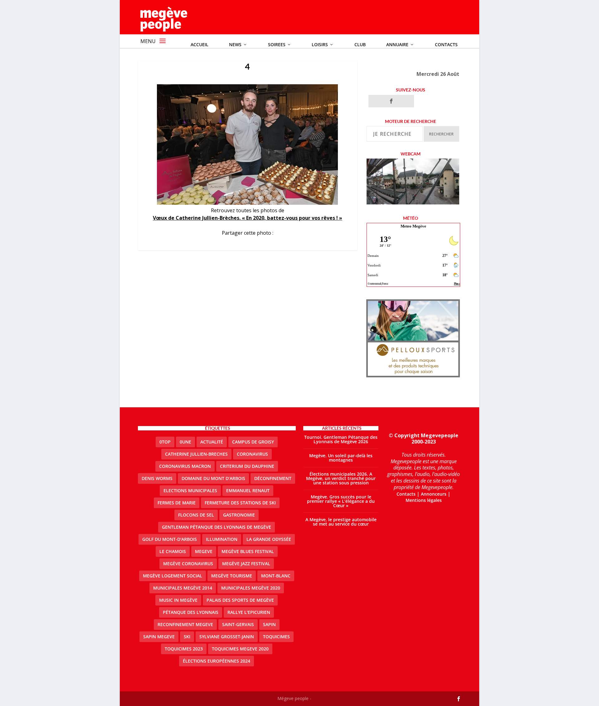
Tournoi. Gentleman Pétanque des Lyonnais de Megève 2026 (340, 439)
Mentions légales (424, 500)
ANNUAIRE (397, 44)
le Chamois (172, 551)
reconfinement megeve (185, 624)
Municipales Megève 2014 (182, 588)
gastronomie (239, 515)
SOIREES (276, 44)
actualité (211, 442)
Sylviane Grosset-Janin (226, 637)
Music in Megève (178, 600)
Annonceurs (433, 494)
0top (165, 442)
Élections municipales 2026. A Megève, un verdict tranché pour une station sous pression (341, 478)
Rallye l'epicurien (248, 612)
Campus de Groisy (253, 442)
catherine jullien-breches (196, 454)
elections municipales (190, 490)
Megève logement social (172, 576)
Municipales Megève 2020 (250, 588)
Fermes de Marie (177, 503)
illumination (221, 539)
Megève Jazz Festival (246, 563)
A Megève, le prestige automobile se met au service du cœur (341, 522)
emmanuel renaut (248, 490)
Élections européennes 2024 (216, 661)
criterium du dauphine (247, 466)
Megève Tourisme (231, 576)
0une (185, 442)
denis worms (157, 478)
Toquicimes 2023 (184, 649)
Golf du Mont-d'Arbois (169, 539)
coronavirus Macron (185, 466)
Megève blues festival (248, 551)
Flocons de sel (196, 515)
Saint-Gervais (238, 624)
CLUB (360, 44)
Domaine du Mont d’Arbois (213, 478)
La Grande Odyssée (268, 539)
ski (187, 637)
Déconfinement (272, 478)
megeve (203, 551)
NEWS (235, 44)
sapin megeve (159, 637)
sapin (269, 624)
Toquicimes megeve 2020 (240, 649)
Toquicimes (276, 637)
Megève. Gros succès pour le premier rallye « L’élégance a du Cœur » (341, 501)
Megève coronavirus (188, 563)
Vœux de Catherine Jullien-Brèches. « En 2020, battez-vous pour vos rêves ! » (247, 217)
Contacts (446, 44)
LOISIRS (320, 44)
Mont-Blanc (275, 576)
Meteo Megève (413, 226)
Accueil (199, 44)
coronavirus (252, 454)
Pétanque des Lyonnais (190, 612)
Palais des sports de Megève (240, 600)
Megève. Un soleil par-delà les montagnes (341, 458)
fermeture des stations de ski (240, 503)
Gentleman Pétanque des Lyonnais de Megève (216, 527)
